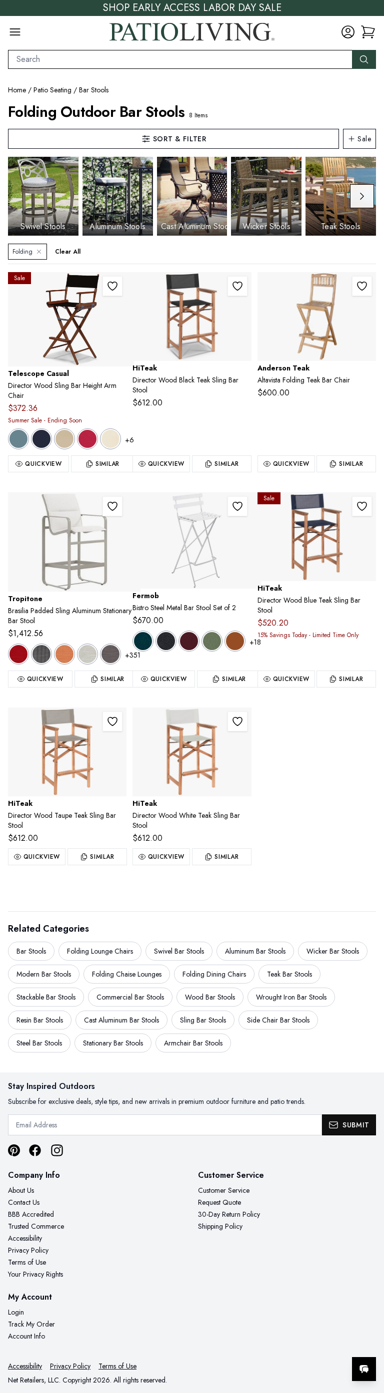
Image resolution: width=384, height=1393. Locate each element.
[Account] (348, 32)
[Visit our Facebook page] (35, 1150)
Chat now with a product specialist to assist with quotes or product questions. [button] (293, 1343)
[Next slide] (362, 196)
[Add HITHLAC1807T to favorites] (112, 721)
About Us (21, 1190)
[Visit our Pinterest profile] (14, 1150)
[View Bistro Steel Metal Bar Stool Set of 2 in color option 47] (166, 641)
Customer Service (224, 1190)
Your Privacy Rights (35, 1274)
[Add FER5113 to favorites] (238, 506)
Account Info (26, 1336)
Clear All (67, 251)
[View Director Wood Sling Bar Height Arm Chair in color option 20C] (110, 438)
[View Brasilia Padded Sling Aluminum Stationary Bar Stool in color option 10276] (18, 654)
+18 (255, 642)
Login (16, 1312)
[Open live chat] (364, 1369)
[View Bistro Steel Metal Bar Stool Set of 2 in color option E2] (235, 641)
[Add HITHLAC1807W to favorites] (238, 721)
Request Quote (219, 1202)
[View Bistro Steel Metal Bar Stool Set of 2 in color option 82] (212, 641)
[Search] (364, 59)
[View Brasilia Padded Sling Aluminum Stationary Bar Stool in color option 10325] (64, 654)
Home (17, 90)
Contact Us (24, 1202)
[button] (368, 32)
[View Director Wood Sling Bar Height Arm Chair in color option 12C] (18, 438)
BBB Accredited (31, 1214)
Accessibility (25, 1238)
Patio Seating (53, 90)
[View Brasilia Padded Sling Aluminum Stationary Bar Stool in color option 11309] (110, 654)
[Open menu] (15, 32)
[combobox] (180, 59)
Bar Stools (93, 90)
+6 (129, 440)
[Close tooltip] (368, 1339)
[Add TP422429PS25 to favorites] (112, 506)
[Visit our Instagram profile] (57, 1150)
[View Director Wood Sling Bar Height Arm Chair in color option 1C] (87, 438)
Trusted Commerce (36, 1226)
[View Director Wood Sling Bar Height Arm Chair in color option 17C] (64, 438)
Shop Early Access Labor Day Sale (192, 8)
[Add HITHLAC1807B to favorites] (238, 286)
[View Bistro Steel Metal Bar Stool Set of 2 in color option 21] (143, 641)
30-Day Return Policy (229, 1214)
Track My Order (31, 1324)
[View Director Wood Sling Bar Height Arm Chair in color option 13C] (41, 438)
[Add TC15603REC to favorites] (112, 286)
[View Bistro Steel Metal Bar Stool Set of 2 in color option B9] (189, 641)
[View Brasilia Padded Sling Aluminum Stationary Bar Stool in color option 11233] (87, 654)
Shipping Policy (220, 1226)
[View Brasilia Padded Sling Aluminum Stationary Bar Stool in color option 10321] (41, 654)
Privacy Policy (28, 1250)
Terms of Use (27, 1262)
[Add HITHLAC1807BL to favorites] (362, 506)
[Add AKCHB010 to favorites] (362, 286)
